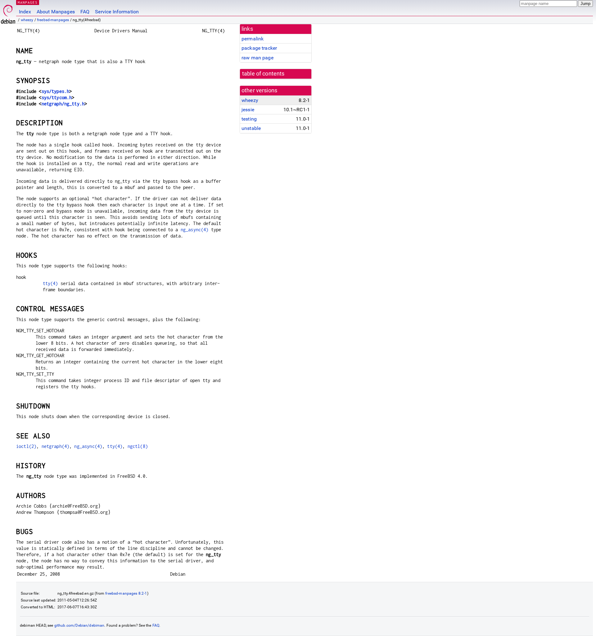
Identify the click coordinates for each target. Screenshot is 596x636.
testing (249, 119)
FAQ (84, 12)
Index (25, 12)
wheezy (27, 20)
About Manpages (56, 12)
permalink (253, 39)
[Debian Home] (8, 12)
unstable (251, 128)
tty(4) (50, 283)
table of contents (263, 74)
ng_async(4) (195, 229)
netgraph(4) (56, 446)
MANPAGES (28, 2)
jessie (248, 110)
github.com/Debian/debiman (79, 625)
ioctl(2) (26, 446)
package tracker (259, 48)
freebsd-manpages (53, 20)
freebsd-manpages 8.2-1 (126, 593)
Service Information (117, 12)
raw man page (257, 58)
